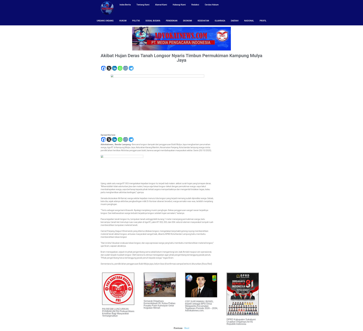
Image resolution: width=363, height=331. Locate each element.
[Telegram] (131, 68)
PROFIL (263, 21)
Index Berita (125, 5)
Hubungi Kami (179, 5)
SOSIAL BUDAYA (152, 21)
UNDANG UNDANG (105, 21)
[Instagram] (125, 68)
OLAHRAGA (220, 21)
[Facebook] (103, 68)
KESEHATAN (203, 21)
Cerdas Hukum (212, 5)
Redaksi (195, 5)
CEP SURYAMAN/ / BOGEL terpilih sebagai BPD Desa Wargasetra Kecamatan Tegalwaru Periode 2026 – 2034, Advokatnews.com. (201, 306)
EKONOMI (187, 21)
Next (186, 328)
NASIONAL (249, 21)
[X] (108, 68)
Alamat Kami (161, 5)
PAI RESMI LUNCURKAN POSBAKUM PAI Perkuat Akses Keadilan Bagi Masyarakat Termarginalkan (118, 312)
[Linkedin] (114, 68)
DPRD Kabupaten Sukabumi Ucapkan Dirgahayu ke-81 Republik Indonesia (241, 321)
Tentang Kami (142, 5)
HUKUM (122, 21)
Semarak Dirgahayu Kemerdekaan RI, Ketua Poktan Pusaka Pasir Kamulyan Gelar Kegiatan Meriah (159, 304)
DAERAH (235, 21)
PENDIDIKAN (171, 21)
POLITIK (136, 21)
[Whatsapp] (120, 68)
